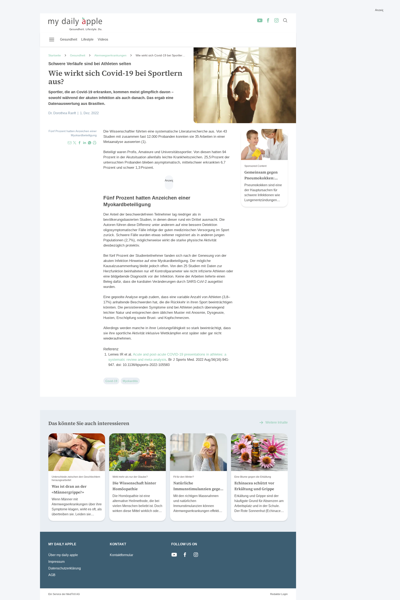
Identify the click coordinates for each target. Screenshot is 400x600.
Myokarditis (130, 381)
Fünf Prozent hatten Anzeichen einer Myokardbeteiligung (73, 133)
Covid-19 (111, 381)
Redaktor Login (279, 594)
